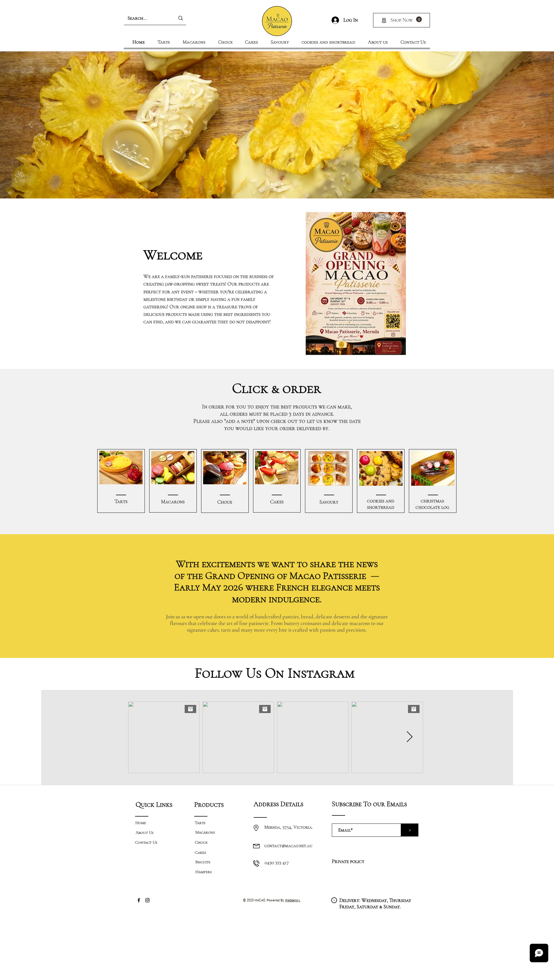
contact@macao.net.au (288, 846)
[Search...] (180, 18)
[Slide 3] (282, 184)
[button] (419, 19)
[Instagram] (147, 900)
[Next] (523, 125)
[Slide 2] (277, 184)
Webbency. (292, 899)
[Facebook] (139, 900)
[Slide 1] (272, 184)
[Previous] (30, 125)
